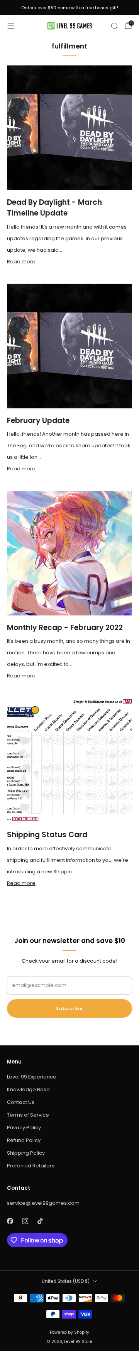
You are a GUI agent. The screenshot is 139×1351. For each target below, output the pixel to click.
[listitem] (69, 8)
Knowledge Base (28, 1089)
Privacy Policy (24, 1127)
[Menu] (11, 26)
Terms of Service (28, 1115)
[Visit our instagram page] (24, 1221)
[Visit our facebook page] (9, 1221)
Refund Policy (24, 1140)
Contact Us (20, 1102)
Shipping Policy (26, 1153)
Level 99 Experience (31, 1076)
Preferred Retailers (30, 1165)
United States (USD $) (66, 1281)
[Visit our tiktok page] (39, 1221)
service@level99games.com (43, 1203)
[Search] (114, 26)
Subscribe (69, 1008)
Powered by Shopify (69, 1332)
